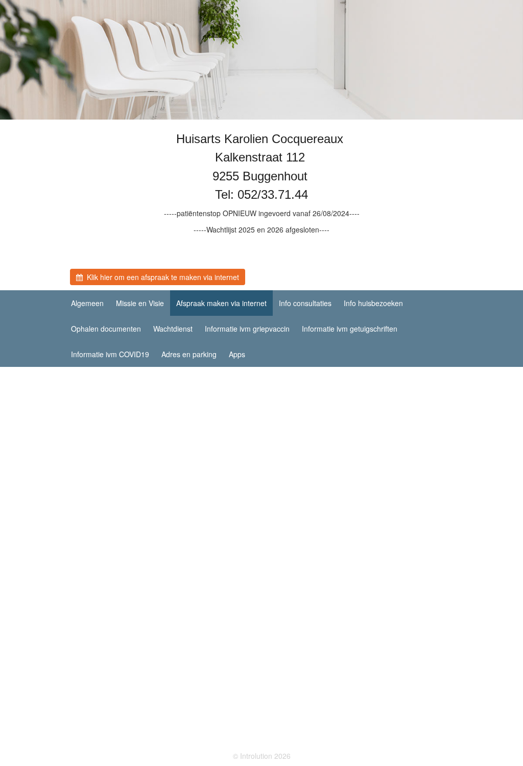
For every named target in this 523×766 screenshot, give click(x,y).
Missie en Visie (140, 303)
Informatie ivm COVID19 (110, 354)
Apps (237, 354)
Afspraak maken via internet (221, 303)
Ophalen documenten (106, 328)
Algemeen (87, 303)
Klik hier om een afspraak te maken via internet (161, 277)
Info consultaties (305, 303)
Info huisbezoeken (373, 303)
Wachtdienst (173, 328)
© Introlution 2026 (262, 756)
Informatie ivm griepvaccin (247, 328)
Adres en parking (189, 354)
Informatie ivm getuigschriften (349, 328)
